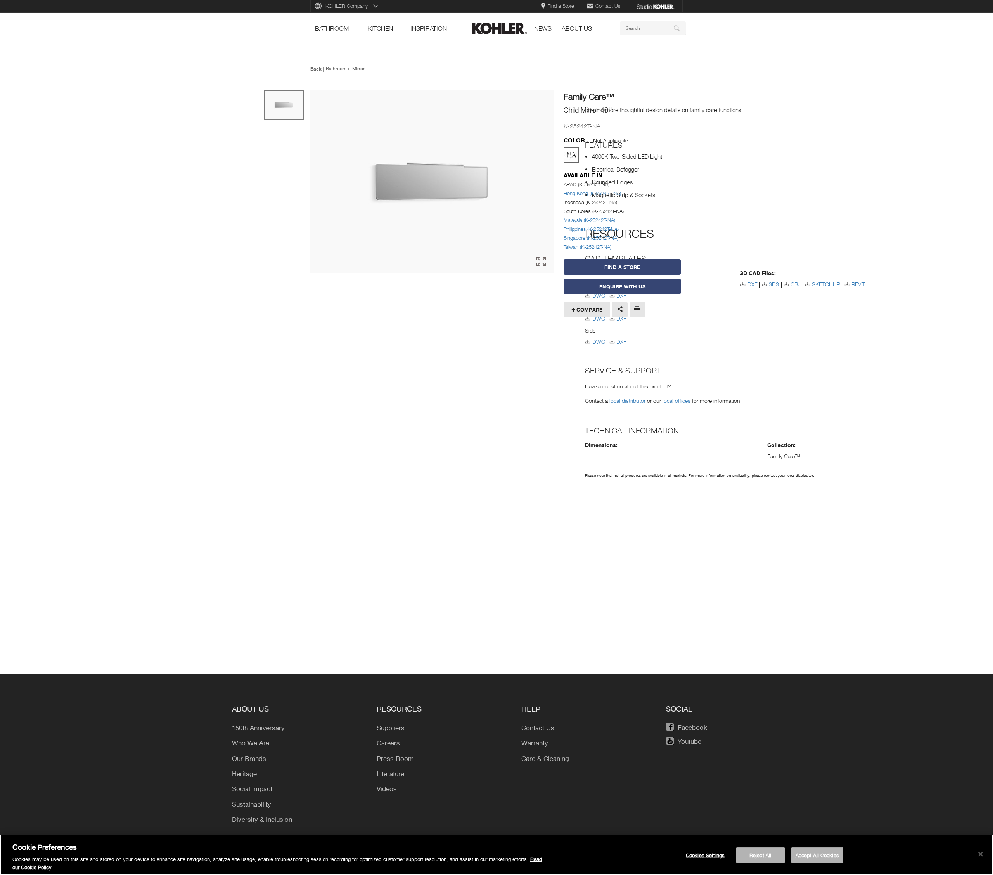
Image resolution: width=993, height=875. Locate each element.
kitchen (380, 28)
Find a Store (561, 6)
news (543, 28)
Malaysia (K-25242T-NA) (589, 220)
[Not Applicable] (571, 155)
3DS (774, 284)
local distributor (627, 400)
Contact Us (607, 6)
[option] (432, 182)
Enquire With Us (622, 286)
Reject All (760, 855)
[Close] (980, 854)
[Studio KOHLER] (655, 6)
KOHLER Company (346, 6)
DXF (621, 318)
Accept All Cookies (817, 855)
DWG (598, 318)
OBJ (796, 284)
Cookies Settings (705, 855)
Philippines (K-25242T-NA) (591, 229)
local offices (676, 400)
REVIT (858, 284)
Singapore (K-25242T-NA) (591, 238)
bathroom (332, 28)
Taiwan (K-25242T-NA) (587, 247)
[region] (496, 855)
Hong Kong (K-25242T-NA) (592, 193)
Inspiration (428, 28)
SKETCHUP (826, 284)
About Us (577, 28)
